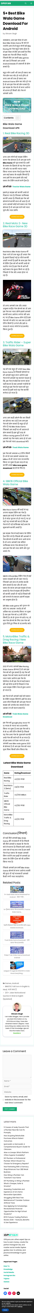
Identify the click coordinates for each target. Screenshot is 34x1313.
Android (15, 983)
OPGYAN (6, 3)
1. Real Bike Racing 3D (16, 133)
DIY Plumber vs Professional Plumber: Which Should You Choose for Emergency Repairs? (16, 1161)
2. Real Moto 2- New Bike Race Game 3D (15, 225)
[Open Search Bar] (25, 3)
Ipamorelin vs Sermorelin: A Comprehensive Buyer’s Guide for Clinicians (17, 1147)
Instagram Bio (9, 1275)
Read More (17, 1033)
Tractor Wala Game (21, 186)
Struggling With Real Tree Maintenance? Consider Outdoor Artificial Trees (16, 1200)
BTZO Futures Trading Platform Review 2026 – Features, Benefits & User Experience (16, 1220)
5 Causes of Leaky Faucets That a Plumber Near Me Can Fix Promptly (16, 1130)
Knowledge (8, 1269)
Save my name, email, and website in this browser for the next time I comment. (18, 1099)
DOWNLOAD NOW (17, 217)
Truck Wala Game (21, 447)
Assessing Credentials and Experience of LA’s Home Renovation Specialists (14, 1192)
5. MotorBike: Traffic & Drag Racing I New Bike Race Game (16, 639)
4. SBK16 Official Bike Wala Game (15, 482)
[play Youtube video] (17, 290)
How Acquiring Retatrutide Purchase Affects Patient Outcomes (14, 1138)
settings (20, 1306)
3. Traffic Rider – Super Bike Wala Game (17, 344)
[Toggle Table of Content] (16, 117)
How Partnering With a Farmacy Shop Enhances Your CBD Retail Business (16, 1169)
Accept (5, 1310)
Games (8, 983)
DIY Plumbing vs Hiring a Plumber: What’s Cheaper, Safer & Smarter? (17, 1183)
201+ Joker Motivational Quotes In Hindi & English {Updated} (14, 995)
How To (6, 1266)
